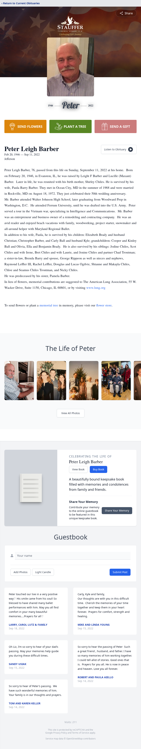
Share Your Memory (117, 510)
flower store (104, 305)
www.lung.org (95, 287)
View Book (78, 469)
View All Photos (70, 413)
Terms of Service (80, 732)
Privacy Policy (60, 732)
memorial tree (48, 305)
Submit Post (120, 572)
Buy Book (98, 469)
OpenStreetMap (74, 738)
